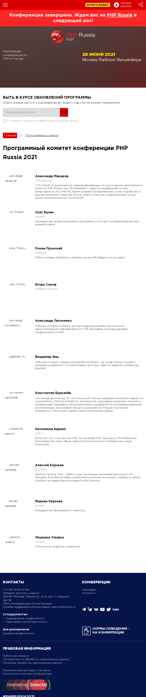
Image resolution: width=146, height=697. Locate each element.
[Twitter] (108, 610)
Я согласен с (43, 121)
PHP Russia (120, 15)
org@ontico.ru (34, 618)
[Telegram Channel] (90, 610)
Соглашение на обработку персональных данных (36, 659)
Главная (10, 135)
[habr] (116, 610)
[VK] (96, 610)
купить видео (98, 5)
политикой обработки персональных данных (51, 121)
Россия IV (88, 593)
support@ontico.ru (63, 607)
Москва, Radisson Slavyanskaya (111, 60)
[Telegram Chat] (84, 610)
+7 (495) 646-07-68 (16, 590)
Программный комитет (42, 135)
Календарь (89, 590)
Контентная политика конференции (27, 674)
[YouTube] (102, 610)
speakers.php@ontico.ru (19, 633)
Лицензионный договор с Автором (26, 670)
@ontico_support (27, 593)
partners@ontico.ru (34, 622)
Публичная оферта (16, 656)
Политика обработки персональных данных (32, 663)
